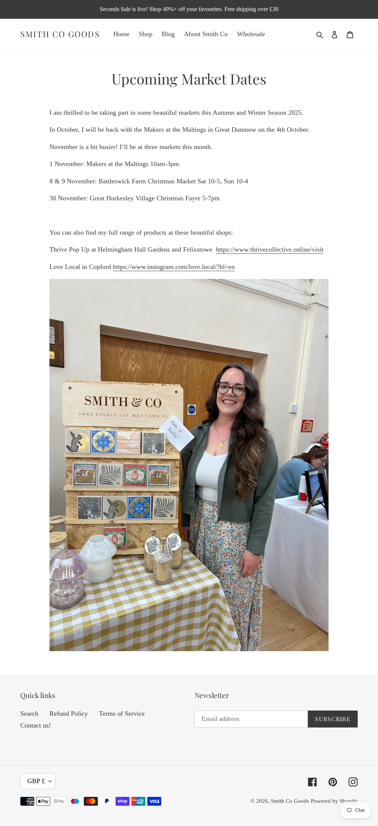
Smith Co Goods (60, 34)
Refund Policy (68, 713)
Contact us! (35, 725)
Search (29, 713)
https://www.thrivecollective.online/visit (269, 249)
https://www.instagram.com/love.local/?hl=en (174, 266)
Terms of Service (122, 713)
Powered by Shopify (334, 801)
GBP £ (36, 781)
